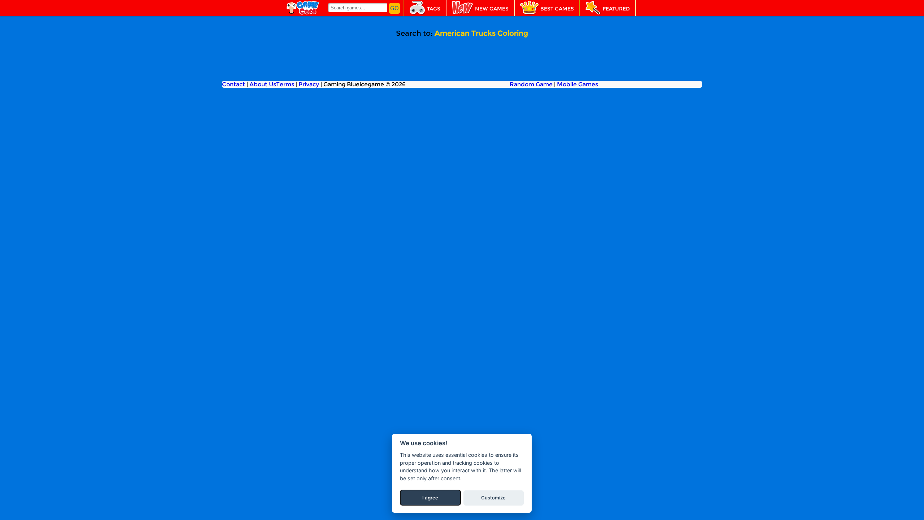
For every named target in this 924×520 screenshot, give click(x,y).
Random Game (531, 84)
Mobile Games (577, 84)
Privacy (308, 84)
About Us (262, 84)
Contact (233, 84)
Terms (285, 84)
